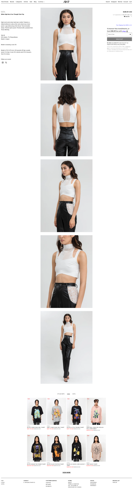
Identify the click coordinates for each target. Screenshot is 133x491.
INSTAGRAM (93, 482)
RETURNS (48, 484)
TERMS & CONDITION (73, 484)
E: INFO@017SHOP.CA (29, 482)
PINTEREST (93, 485)
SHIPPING (48, 482)
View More (67, 472)
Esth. (3, 11)
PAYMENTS (48, 486)
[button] (119, 15)
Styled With (60, 393)
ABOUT (70, 482)
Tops (68, 393)
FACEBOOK (93, 484)
